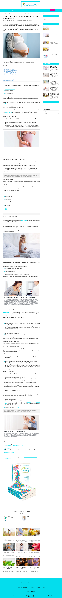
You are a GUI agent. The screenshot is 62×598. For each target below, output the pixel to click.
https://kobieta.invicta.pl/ (9, 452)
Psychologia (20, 10)
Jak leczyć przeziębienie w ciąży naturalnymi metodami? (54, 48)
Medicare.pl (53, 10)
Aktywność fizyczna (37, 10)
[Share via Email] (22, 513)
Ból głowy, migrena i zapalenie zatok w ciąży (53, 67)
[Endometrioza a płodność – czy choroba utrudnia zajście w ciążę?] (46, 56)
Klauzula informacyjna (28, 582)
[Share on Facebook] (20, 513)
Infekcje (51, 111)
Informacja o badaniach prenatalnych (11, 74)
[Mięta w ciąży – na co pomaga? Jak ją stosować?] (9, 562)
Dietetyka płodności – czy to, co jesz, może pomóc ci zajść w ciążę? (54, 94)
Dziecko (8, 10)
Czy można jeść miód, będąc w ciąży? (8, 552)
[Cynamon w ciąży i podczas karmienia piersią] (22, 562)
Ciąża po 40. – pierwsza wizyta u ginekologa (10, 70)
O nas (22, 582)
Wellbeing (30, 10)
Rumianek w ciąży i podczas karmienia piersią (54, 42)
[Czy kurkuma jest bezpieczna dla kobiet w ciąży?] (22, 547)
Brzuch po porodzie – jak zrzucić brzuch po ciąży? (54, 88)
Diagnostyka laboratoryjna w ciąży (11, 72)
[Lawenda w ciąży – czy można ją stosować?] (34, 562)
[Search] (58, 10)
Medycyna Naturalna (45, 10)
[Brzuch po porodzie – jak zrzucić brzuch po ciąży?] (46, 89)
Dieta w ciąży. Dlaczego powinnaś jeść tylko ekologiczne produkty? (53, 81)
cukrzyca (6, 103)
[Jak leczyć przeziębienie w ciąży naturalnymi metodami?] (34, 532)
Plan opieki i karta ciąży (9, 71)
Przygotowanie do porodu (19, 13)
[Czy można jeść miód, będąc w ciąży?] (9, 547)
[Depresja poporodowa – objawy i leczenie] (46, 75)
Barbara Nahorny (7, 20)
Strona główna (5, 13)
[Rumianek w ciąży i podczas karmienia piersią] (22, 532)
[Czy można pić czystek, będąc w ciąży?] (9, 532)
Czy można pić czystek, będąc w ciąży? (8, 537)
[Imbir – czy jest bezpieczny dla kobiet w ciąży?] (34, 547)
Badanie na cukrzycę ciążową (10, 69)
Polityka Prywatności (37, 582)
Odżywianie (25, 10)
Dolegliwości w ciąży (51, 109)
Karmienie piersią (51, 113)
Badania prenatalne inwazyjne (10, 79)
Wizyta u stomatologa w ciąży (10, 73)
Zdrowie (4, 10)
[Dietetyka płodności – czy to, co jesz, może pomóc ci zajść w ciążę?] (46, 95)
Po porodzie (51, 107)
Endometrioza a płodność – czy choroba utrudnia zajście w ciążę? (54, 55)
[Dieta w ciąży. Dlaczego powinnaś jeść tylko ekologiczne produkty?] (46, 81)
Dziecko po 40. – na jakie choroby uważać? (10, 68)
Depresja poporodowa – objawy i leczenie (54, 74)
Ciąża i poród (13, 10)
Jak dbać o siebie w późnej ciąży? (9, 80)
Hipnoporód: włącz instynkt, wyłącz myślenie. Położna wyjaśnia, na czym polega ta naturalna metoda (54, 35)
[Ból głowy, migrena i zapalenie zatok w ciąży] (46, 68)
